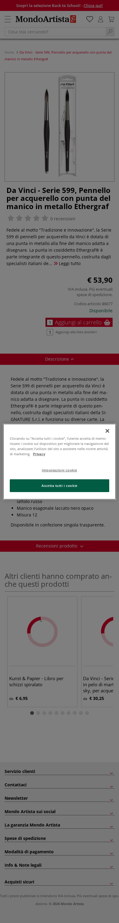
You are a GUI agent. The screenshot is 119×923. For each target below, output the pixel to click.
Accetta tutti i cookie (59, 485)
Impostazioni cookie (59, 470)
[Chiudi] (107, 430)
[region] (59, 461)
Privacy (39, 454)
